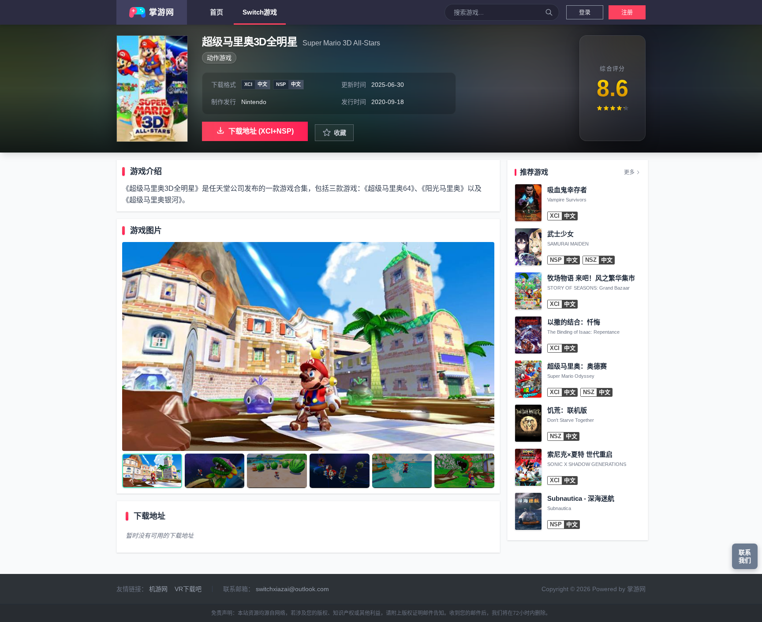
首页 (216, 12)
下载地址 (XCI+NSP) (261, 131)
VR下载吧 (188, 588)
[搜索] (549, 12)
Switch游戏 (260, 12)
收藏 (340, 132)
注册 (627, 12)
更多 (629, 172)
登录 (584, 12)
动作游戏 (219, 57)
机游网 (158, 588)
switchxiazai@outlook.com (292, 588)
